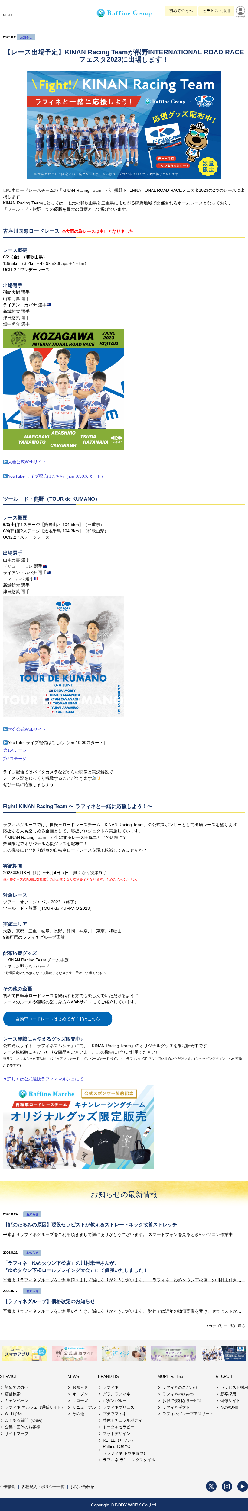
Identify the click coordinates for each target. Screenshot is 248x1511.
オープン (80, 1394)
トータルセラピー (118, 1427)
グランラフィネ (116, 1394)
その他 (78, 1413)
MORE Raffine (170, 1376)
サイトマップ (16, 1433)
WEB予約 (13, 1413)
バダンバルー (114, 1400)
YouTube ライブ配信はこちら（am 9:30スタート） (56, 476)
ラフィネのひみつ (178, 1394)
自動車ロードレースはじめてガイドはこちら (57, 1018)
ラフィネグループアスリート (188, 1413)
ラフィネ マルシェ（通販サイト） (35, 1407)
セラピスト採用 (216, 10)
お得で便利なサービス (182, 1400)
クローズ (80, 1400)
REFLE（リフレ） (119, 1440)
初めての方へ (181, 10)
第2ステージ (15, 758)
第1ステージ (15, 750)
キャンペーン (16, 1400)
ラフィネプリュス (118, 1407)
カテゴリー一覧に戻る (227, 1326)
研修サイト (230, 1400)
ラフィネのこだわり (180, 1387)
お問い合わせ (82, 1486)
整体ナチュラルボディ (122, 1420)
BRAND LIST (109, 1376)
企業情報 (8, 1486)
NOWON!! (229, 1407)
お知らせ (26, 37)
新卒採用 (228, 1394)
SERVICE (9, 1376)
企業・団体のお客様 (22, 1427)
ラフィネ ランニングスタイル (129, 1460)
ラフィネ (111, 1387)
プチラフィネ (114, 1413)
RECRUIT (224, 1376)
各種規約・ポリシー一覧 (43, 1486)
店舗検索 (13, 1394)
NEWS (73, 1376)
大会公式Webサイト (27, 461)
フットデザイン (116, 1433)
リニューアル (84, 1407)
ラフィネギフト (176, 1407)
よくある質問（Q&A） (25, 1420)
